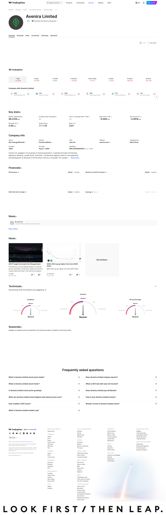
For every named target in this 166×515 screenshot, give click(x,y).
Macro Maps (51, 479)
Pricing (79, 433)
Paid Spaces (110, 461)
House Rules (110, 438)
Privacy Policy (81, 490)
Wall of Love (110, 433)
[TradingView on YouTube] (17, 433)
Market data (80, 435)
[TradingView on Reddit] (34, 433)
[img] (55, 21)
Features (79, 431)
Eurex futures (81, 455)
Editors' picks (111, 449)
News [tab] (27, 35)
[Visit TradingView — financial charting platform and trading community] (16, 70)
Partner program (141, 448)
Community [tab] (35, 35)
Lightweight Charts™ (142, 435)
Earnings (50, 464)
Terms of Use (81, 486)
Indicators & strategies (113, 455)
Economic (50, 462)
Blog (78, 466)
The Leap (79, 448)
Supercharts (51, 431)
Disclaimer (80, 488)
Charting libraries (141, 433)
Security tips (80, 496)
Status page (80, 499)
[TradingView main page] (17, 3)
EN (139, 3)
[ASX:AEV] (10, 261)
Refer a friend (111, 435)
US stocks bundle (82, 457)
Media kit (79, 472)
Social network (111, 431)
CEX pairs (50, 444)
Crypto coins (51, 442)
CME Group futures (82, 453)
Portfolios (50, 473)
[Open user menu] (143, 2)
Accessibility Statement (83, 494)
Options (50, 477)
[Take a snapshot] (140, 42)
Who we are (80, 462)
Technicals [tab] (44, 35)
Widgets (138, 431)
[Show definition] (23, 116)
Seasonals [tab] (53, 35)
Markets (91, 3)
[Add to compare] (28, 94)
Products (69, 3)
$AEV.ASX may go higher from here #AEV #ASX (62, 265)
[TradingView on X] (10, 433)
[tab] (70, 172)
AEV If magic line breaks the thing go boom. (25, 264)
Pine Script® (51, 481)
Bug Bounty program (83, 497)
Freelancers (110, 459)
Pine (49, 448)
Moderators (110, 440)
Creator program (112, 437)
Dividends (50, 466)
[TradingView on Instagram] (20, 433)
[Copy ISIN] (87, 149)
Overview (79, 442)
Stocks (49, 436)
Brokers (100, 3)
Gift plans (79, 437)
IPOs (49, 468)
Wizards (109, 457)
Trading (109, 446)
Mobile (49, 486)
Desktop (50, 488)
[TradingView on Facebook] (13, 433)
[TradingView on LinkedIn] (23, 433)
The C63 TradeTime (82, 481)
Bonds (49, 440)
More (109, 3)
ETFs (49, 438)
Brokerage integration (142, 446)
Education (110, 448)
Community (80, 3)
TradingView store (82, 477)
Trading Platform (141, 438)
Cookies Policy (81, 492)
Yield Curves (51, 475)
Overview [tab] (12, 35)
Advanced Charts (141, 437)
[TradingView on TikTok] (30, 433)
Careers (79, 470)
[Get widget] (144, 42)
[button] (73, 2)
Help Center (80, 468)
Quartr (32, 453)
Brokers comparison (82, 446)
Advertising (139, 444)
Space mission (81, 464)
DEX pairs (50, 446)
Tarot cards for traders (83, 479)
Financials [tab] (20, 35)
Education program (141, 449)
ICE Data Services (28, 441)
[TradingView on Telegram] (27, 433)
